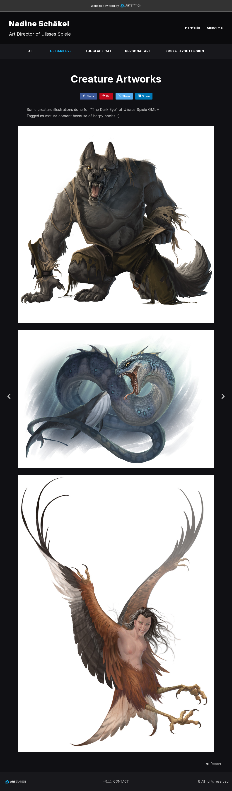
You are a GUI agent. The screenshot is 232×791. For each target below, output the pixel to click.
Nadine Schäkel (39, 23)
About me (215, 27)
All (31, 51)
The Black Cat (98, 51)
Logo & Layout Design (184, 51)
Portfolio (192, 27)
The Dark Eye (60, 51)
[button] (213, 763)
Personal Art (138, 51)
